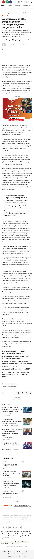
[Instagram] (16, 527)
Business (4, 413)
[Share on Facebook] (3, 39)
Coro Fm (21, 531)
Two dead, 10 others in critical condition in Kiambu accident (16, 202)
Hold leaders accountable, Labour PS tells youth (10, 494)
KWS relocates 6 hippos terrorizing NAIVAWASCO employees (15, 357)
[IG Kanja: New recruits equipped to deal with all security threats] (27, 445)
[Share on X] (6, 39)
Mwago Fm (4, 536)
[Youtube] (10, 527)
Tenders (9, 541)
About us (3, 541)
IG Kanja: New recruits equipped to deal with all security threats (10, 445)
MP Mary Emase (13, 384)
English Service (13, 531)
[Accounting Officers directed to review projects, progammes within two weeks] (27, 431)
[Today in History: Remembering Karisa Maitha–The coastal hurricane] (27, 421)
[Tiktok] (13, 527)
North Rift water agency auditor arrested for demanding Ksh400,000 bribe (17, 363)
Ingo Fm (21, 536)
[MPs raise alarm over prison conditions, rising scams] (26, 464)
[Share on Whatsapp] (9, 39)
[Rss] (20, 527)
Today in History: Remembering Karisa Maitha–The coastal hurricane (12, 421)
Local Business (11, 413)
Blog (7, 13)
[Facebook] (3, 527)
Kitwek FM (27, 534)
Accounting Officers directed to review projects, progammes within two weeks (12, 432)
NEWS (10, 437)
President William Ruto (21, 505)
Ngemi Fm (4, 538)
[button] (18, 2)
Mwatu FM (20, 534)
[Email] (13, 39)
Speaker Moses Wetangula (9, 386)
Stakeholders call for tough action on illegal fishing (11, 484)
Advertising (25, 541)
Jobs (13, 541)
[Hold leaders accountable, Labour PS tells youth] (26, 493)
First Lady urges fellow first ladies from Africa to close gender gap (16, 208)
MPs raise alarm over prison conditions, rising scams (10, 465)
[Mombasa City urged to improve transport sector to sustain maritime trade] (27, 410)
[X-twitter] (6, 527)
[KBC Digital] (7, 2)
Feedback (3, 543)
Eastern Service (13, 536)
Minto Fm (4, 534)
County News (6, 15)
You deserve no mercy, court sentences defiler (15, 214)
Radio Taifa (4, 531)
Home (3, 13)
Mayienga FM (12, 534)
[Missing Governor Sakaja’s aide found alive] (26, 474)
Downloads (18, 541)
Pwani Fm (27, 531)
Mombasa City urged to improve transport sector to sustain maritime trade (12, 409)
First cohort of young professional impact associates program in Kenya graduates (15, 374)
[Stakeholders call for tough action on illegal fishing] (26, 484)
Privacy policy (15, 543)
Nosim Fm (11, 538)
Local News (5, 449)
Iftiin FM (27, 536)
